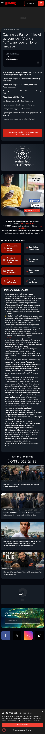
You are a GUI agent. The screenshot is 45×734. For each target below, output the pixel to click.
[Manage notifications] (4, 730)
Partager (36, 201)
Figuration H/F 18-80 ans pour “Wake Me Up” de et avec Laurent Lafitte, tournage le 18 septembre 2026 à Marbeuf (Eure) (22, 514)
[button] (22, 730)
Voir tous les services (27, 223)
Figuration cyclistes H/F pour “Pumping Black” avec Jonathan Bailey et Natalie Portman (21, 485)
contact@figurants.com (12, 338)
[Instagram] (28, 635)
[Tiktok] (39, 635)
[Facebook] (5, 635)
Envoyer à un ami (33, 210)
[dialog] (22, 721)
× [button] (42, 712)
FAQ (22, 594)
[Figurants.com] (10, 3)
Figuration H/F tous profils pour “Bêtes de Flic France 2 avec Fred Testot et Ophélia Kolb (22, 573)
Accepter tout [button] (22, 725)
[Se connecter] (41, 3)
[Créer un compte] (22, 157)
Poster (37, 206)
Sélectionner (12, 621)
